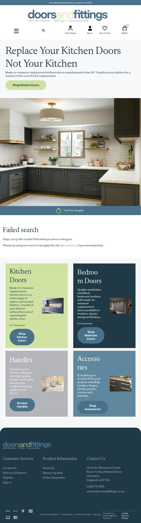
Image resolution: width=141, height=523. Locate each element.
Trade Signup (70, 33)
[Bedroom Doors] (120, 306)
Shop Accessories (93, 407)
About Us (48, 467)
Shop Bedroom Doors (91, 335)
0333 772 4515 (95, 486)
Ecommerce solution (108, 514)
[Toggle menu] (16, 30)
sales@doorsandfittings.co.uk (105, 491)
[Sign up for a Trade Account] (70, 28)
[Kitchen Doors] (53, 306)
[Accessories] (120, 383)
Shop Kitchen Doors (26, 85)
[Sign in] (90, 28)
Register (8, 477)
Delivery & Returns (14, 472)
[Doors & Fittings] (70, 16)
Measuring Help (53, 472)
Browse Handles (22, 404)
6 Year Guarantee (54, 477)
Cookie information (83, 514)
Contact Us (10, 467)
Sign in (90, 33)
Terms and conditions (49, 514)
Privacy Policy (67, 514)
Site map (97, 514)
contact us (70, 245)
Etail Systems (109, 516)
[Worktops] (53, 383)
